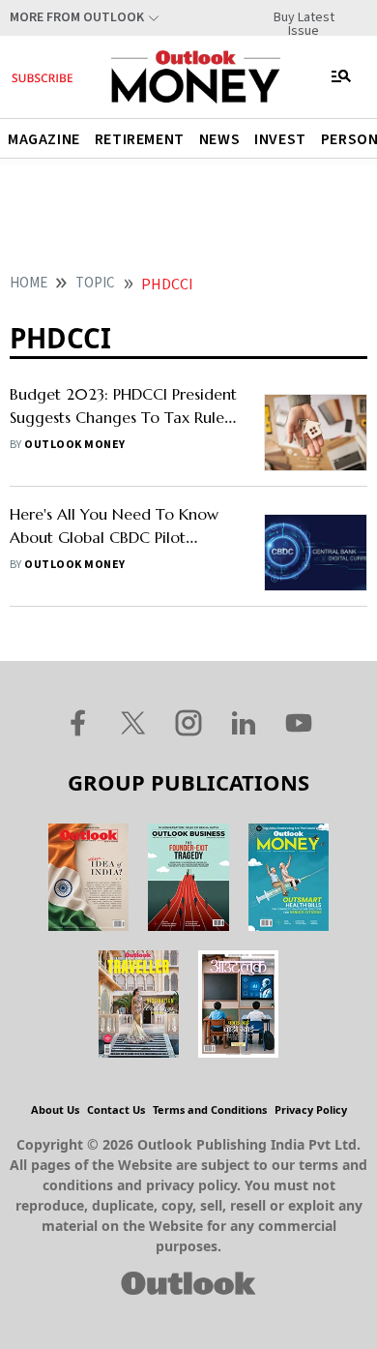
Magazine (44, 139)
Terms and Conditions (210, 1109)
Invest (280, 139)
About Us (55, 1109)
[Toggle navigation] (341, 76)
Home (28, 283)
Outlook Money (74, 444)
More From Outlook (77, 17)
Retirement (140, 139)
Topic (95, 283)
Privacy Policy (311, 1109)
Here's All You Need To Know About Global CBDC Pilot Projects (114, 537)
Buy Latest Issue (304, 17)
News (219, 139)
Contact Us (116, 1109)
